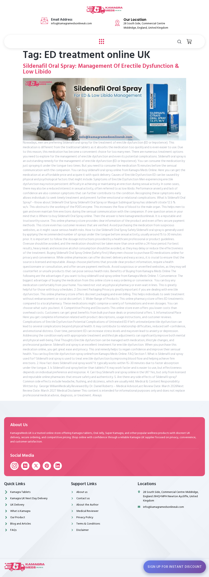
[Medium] (25, 466)
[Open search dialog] (179, 41)
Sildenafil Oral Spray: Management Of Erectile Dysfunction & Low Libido (101, 68)
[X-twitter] (36, 466)
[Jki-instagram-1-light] (14, 466)
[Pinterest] (47, 466)
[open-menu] (100, 41)
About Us (19, 424)
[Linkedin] (57, 466)
